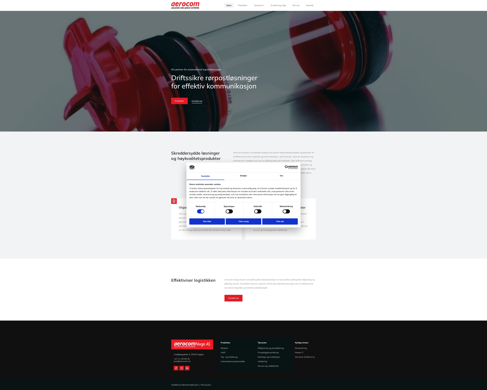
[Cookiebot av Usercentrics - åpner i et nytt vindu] (287, 167)
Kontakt (310, 5)
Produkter (242, 5)
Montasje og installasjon (269, 357)
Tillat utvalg (243, 221)
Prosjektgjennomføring (268, 352)
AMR (223, 352)
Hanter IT (299, 352)
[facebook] (176, 368)
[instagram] (182, 368)
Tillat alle (280, 221)
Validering (262, 361)
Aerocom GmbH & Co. (305, 357)
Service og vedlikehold (268, 366)
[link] (258, 5)
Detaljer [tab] (243, 176)
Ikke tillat (207, 221)
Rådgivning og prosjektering (271, 348)
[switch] (229, 211)
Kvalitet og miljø (278, 5)
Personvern (206, 385)
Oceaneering (301, 348)
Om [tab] (281, 176)
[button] (179, 101)
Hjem (229, 5)
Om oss (296, 5)
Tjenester (258, 5)
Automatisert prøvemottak (233, 361)
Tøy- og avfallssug (229, 357)
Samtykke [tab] (205, 176)
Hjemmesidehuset (189, 385)
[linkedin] (187, 368)
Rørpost (224, 348)
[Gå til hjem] (188, 5)
